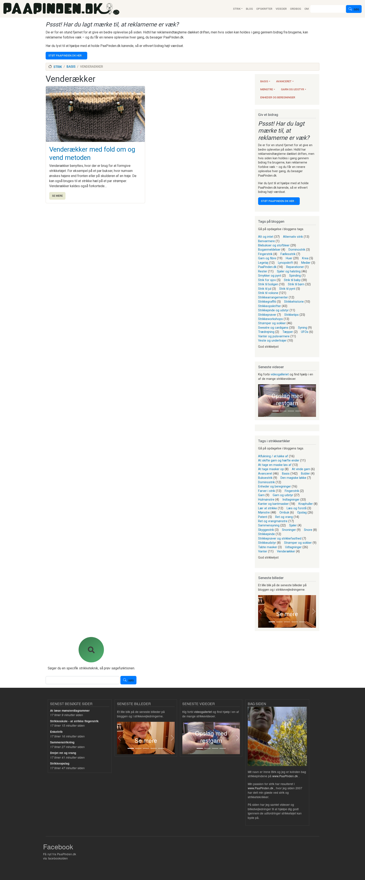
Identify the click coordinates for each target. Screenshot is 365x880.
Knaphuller (305, 504)
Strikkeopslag (59, 763)
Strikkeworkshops (270, 319)
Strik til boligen (268, 284)
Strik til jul (264, 289)
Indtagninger (291, 499)
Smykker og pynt (269, 275)
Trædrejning (266, 332)
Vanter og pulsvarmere (274, 336)
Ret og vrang (284, 517)
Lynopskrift (285, 263)
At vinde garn (301, 469)
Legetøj (263, 263)
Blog (249, 8)
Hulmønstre (266, 499)
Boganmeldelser (269, 249)
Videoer (281, 8)
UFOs (304, 332)
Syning (302, 327)
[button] (260, 400)
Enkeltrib (56, 732)
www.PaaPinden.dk (285, 776)
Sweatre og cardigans (273, 327)
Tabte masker (267, 547)
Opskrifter (264, 8)
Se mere (57, 195)
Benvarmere (266, 241)
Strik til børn (296, 284)
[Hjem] (61, 9)
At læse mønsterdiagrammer (70, 710)
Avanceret (283, 81)
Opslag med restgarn (287, 400)
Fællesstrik (288, 254)
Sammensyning (268, 525)
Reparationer (295, 267)
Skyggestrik (266, 530)
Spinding (295, 275)
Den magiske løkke (293, 478)
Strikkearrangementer (273, 297)
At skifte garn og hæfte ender (278, 460)
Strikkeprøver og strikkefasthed (279, 538)
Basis (264, 81)
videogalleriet (280, 374)
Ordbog (295, 8)
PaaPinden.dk (267, 267)
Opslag (302, 512)
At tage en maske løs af (274, 465)
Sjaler (293, 525)
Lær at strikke (267, 508)
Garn (261, 495)
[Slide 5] (302, 621)
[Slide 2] (283, 411)
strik (57, 67)
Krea (305, 258)
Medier (306, 263)
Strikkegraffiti (267, 301)
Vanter (262, 551)
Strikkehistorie (294, 301)
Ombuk (284, 512)
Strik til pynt (287, 289)
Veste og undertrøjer (272, 340)
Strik (237, 8)
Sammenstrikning (62, 742)
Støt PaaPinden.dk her (65, 55)
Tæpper (287, 332)
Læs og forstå (296, 508)
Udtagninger (293, 547)
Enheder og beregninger (277, 97)
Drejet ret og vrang (63, 753)
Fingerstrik (265, 254)
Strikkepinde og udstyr (273, 310)
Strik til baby (292, 280)
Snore (308, 530)
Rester (262, 271)
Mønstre (266, 89)
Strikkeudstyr (267, 543)
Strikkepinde (266, 534)
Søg (356, 9)
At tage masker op (271, 469)
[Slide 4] (298, 411)
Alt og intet (265, 237)
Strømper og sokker (272, 323)
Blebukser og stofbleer (274, 245)
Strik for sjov (267, 280)
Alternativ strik (293, 237)
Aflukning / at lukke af (273, 456)
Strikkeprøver (267, 315)
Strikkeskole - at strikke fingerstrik (74, 721)
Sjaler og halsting (289, 271)
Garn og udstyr (292, 89)
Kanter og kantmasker (273, 504)
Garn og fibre (267, 258)
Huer (289, 258)
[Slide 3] (291, 411)
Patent (262, 517)
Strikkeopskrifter (269, 306)
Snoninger (289, 530)
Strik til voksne (268, 293)
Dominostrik (297, 249)
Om (306, 8)
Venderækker (286, 551)
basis (71, 67)
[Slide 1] (275, 411)
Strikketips (291, 315)
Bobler (305, 473)
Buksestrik (265, 478)
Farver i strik (266, 491)
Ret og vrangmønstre (272, 521)
